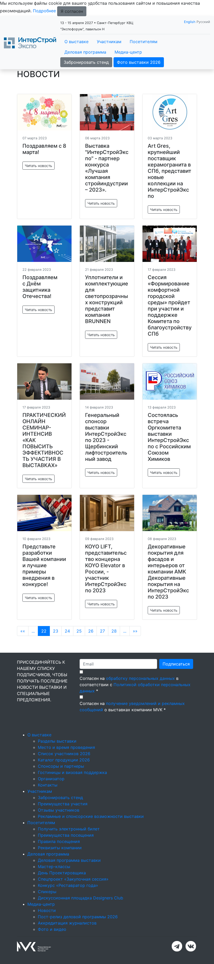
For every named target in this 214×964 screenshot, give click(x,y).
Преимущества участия (62, 803)
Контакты (47, 785)
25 (79, 631)
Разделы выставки (57, 741)
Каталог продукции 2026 (64, 759)
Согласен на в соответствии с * (135, 684)
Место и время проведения (66, 747)
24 (67, 631)
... (33, 631)
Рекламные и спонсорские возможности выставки (91, 816)
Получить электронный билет (69, 828)
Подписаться (176, 664)
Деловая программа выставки (69, 860)
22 (43, 631)
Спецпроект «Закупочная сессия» (73, 879)
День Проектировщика (62, 872)
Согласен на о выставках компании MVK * (132, 706)
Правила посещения (59, 841)
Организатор (51, 778)
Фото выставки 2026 (138, 62)
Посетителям (143, 41)
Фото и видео (52, 929)
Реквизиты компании (60, 847)
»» (135, 631)
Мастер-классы (54, 866)
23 (55, 631)
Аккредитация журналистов (67, 923)
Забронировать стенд (86, 62)
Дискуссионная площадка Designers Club (80, 897)
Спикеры (47, 891)
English (189, 22)
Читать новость (38, 165)
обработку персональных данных (140, 678)
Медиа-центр (128, 52)
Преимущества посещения (66, 835)
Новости (47, 910)
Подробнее (44, 10)
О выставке (76, 41)
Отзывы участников (58, 810)
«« (22, 631)
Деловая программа (85, 52)
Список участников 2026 (64, 753)
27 (102, 631)
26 (90, 631)
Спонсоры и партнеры (61, 766)
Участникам (109, 41)
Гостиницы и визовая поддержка (72, 772)
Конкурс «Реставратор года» (68, 885)
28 (114, 631)
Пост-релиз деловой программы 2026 (78, 916)
